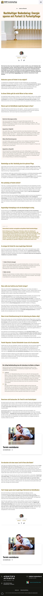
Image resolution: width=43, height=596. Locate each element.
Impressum (17, 590)
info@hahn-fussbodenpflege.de (35, 576)
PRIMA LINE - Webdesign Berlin (32, 592)
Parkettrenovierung (27, 323)
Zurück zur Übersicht (23, 8)
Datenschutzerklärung (24, 590)
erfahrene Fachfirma (7, 295)
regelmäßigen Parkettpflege (33, 250)
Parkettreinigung (15, 289)
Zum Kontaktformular (6, 449)
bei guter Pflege (29, 176)
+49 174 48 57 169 (8, 578)
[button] (2, 593)
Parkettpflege (18, 73)
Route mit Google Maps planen (35, 582)
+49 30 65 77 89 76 (9, 577)
